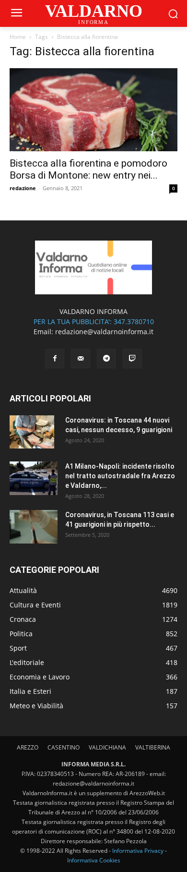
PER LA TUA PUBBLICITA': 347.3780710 (94, 321)
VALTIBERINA (152, 747)
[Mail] (80, 358)
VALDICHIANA (107, 747)
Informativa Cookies (93, 860)
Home (18, 37)
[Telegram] (106, 358)
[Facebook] (54, 358)
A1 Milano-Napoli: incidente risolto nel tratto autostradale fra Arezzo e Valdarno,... (120, 475)
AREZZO (27, 747)
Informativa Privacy (138, 851)
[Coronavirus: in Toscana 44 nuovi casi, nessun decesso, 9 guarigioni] (32, 432)
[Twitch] (132, 358)
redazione (23, 188)
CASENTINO (63, 747)
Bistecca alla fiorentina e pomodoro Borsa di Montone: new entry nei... (88, 169)
